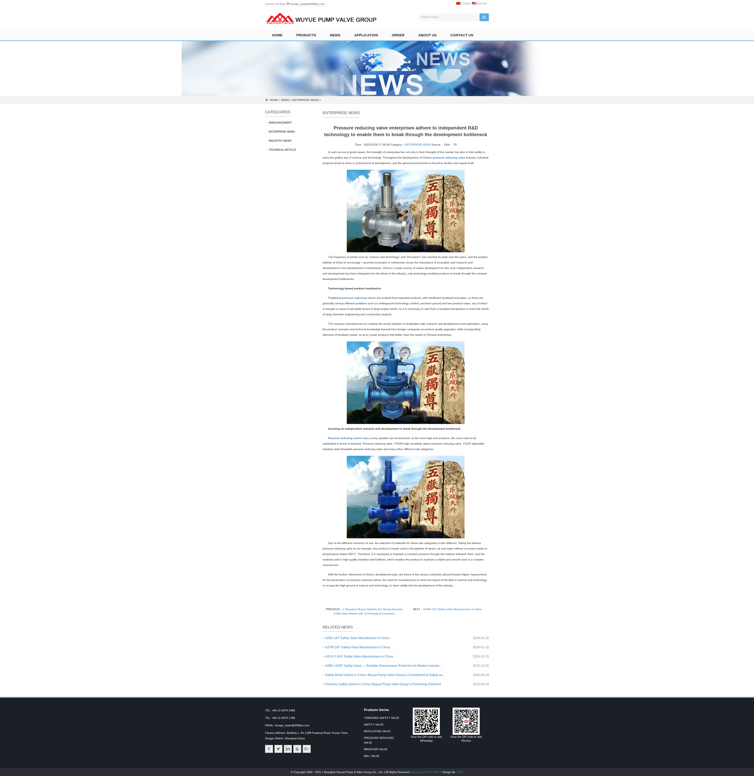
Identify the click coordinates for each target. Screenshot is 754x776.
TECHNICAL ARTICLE (282, 149)
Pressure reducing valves (345, 438)
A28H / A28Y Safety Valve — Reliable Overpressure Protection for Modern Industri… (383, 665)
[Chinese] (463, 3)
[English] (479, 3)
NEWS (285, 100)
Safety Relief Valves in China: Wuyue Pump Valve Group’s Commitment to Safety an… (385, 675)
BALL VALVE (371, 756)
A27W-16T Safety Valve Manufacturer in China (357, 647)
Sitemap (415, 772)
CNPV (459, 772)
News (335, 35)
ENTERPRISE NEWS (305, 100)
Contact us (461, 35)
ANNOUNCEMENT (280, 122)
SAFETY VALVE (373, 724)
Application (366, 35)
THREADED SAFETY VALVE (381, 717)
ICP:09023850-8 (431, 772)
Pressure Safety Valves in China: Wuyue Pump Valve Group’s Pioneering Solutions (383, 684)
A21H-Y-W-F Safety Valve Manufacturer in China (359, 656)
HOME (274, 100)
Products (306, 35)
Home (277, 35)
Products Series (376, 710)
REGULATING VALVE (377, 731)
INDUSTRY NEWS (280, 140)
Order (398, 35)
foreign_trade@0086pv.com (307, 4)
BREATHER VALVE (375, 749)
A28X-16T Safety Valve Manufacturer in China (453, 609)
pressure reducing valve (449, 157)
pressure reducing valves (359, 297)
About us (427, 35)
